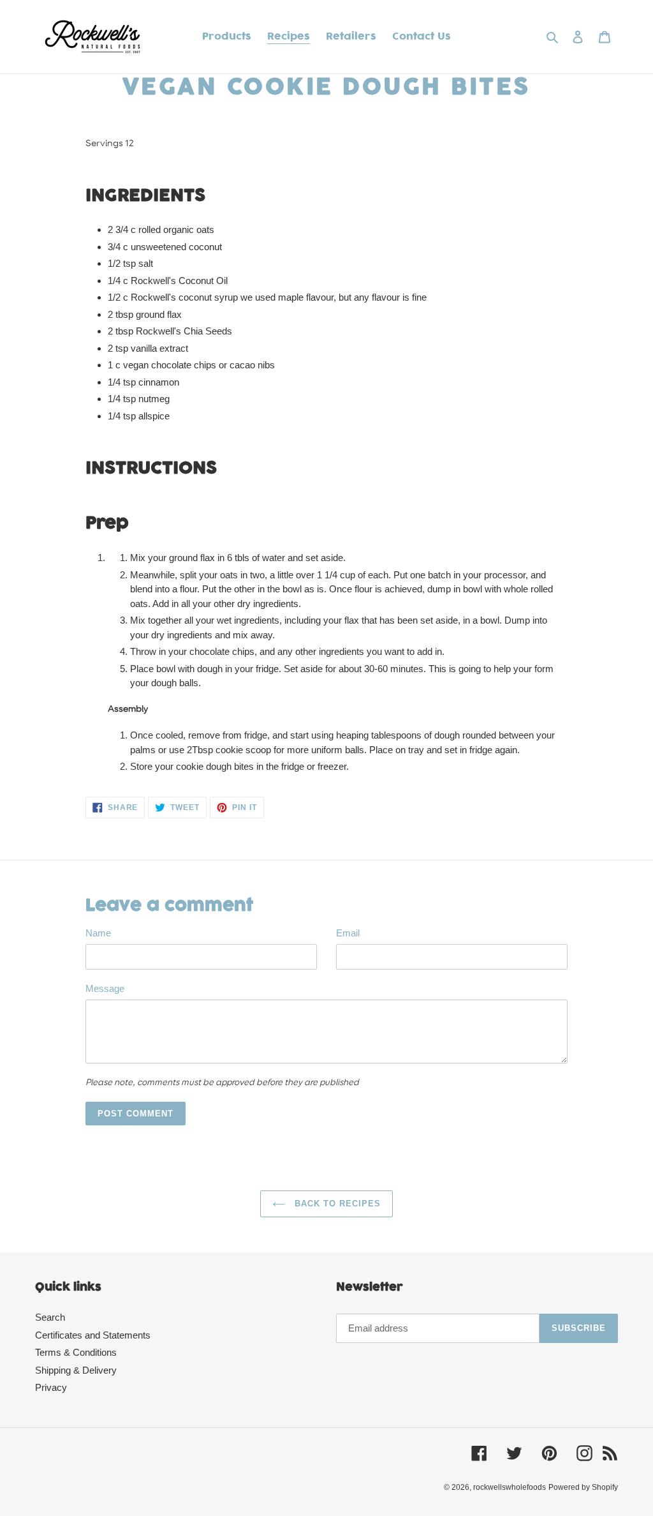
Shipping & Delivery (76, 1370)
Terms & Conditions (76, 1352)
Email (348, 932)
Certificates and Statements (92, 1335)
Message (104, 988)
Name (98, 932)
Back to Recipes (336, 1203)
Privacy (51, 1387)
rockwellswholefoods (509, 1487)
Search (50, 1317)
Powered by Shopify (583, 1487)
